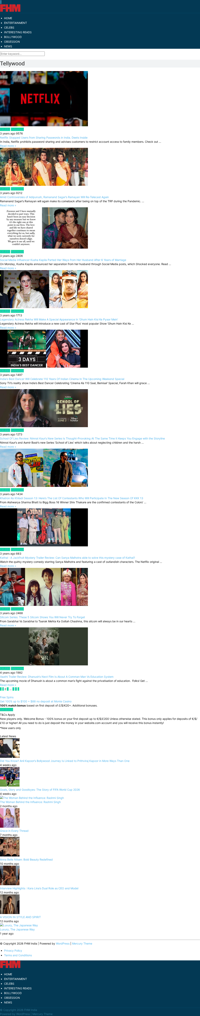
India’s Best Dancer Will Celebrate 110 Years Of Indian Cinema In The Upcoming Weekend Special (62, 379)
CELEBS (9, 27)
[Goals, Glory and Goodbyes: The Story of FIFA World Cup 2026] (10, 785)
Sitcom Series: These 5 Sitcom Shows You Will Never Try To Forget (42, 617)
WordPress (63, 943)
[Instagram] (1, 2)
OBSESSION (12, 41)
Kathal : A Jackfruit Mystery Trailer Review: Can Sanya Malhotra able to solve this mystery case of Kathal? (67, 557)
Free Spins (6, 697)
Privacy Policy (13, 950)
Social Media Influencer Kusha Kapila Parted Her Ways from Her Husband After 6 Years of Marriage (63, 260)
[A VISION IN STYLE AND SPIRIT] (10, 913)
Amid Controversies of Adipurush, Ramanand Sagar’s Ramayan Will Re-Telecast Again (54, 197)
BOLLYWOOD (13, 37)
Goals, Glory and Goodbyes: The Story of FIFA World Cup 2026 (40, 789)
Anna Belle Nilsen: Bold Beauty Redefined (26, 859)
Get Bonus (6, 709)
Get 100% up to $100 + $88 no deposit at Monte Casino (35, 701)
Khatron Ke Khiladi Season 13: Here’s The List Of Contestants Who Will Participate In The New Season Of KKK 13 (71, 498)
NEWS (8, 46)
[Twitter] (0, 2)
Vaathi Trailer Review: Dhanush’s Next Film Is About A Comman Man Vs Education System (56, 676)
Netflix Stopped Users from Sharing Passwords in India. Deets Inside (44, 137)
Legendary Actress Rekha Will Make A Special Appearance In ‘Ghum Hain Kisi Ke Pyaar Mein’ (59, 319)
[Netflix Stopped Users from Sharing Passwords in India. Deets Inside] (100, 99)
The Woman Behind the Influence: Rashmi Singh (30, 802)
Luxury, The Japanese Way (17, 929)
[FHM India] (10, 11)
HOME (8, 18)
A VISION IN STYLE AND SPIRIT (20, 917)
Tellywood (17, 129)
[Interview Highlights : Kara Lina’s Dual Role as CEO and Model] (10, 884)
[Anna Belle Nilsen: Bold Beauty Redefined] (10, 855)
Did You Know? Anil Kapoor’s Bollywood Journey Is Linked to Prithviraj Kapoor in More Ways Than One (64, 760)
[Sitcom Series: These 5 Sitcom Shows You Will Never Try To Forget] (100, 587)
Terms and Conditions (18, 955)
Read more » (8, 145)
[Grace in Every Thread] (10, 826)
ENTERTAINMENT (15, 22)
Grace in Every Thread (14, 830)
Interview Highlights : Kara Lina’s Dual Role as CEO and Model (39, 888)
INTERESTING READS (18, 32)
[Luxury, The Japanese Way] (19, 925)
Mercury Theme (82, 943)
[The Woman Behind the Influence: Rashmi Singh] (32, 797)
